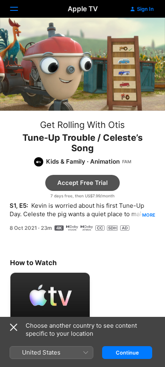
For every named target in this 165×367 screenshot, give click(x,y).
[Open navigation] (19, 9)
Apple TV (83, 9)
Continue (127, 352)
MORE (148, 215)
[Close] (13, 327)
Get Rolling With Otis (82, 125)
